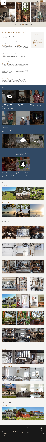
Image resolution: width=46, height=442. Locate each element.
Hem (2, 29)
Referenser (15, 24)
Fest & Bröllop (28, 1)
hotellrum (26, 24)
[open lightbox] (9, 193)
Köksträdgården (33, 1)
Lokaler (23, 24)
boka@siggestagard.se (38, 45)
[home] (3, 2)
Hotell (10, 1)
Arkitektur (30, 24)
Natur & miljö (19, 24)
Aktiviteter (22, 1)
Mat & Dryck (13, 1)
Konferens (18, 1)
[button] (44, 1)
